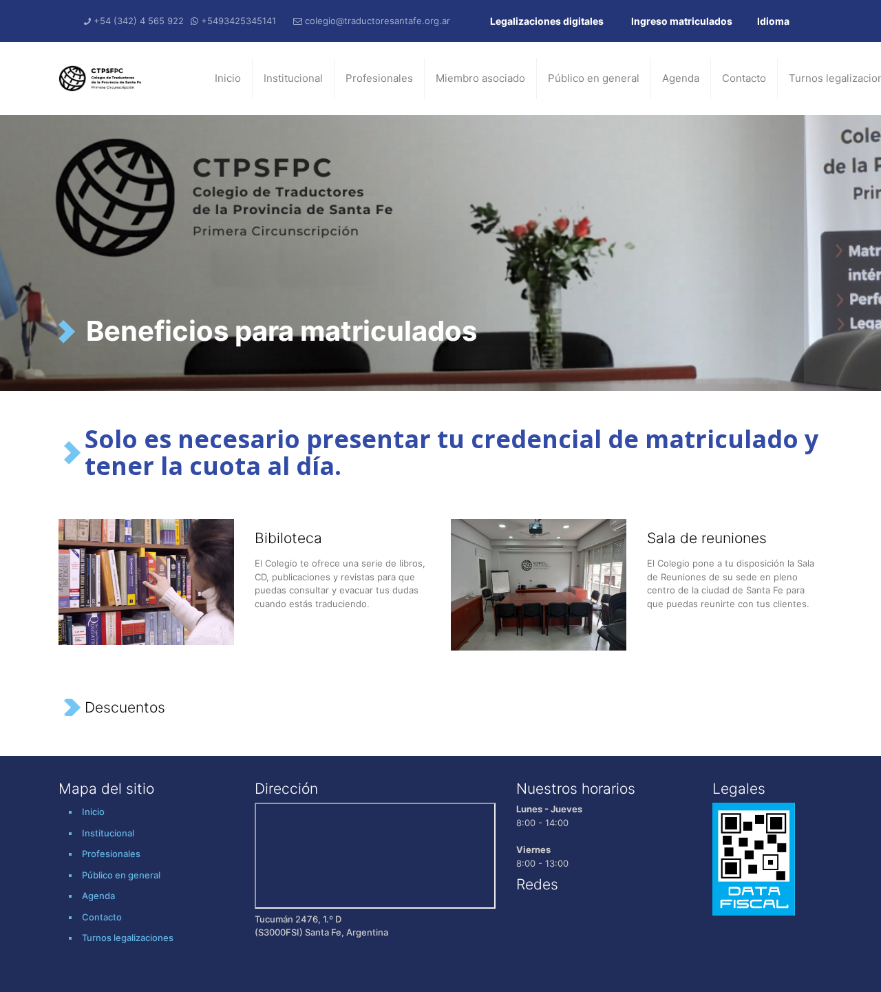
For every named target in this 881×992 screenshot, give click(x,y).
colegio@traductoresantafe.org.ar (377, 20)
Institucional (293, 78)
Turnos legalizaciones (127, 937)
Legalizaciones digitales (547, 21)
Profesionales (379, 78)
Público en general (593, 78)
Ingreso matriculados (681, 21)
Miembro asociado (480, 78)
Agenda (680, 78)
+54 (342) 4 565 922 (139, 20)
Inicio (228, 78)
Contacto (744, 78)
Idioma (773, 21)
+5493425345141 (238, 20)
